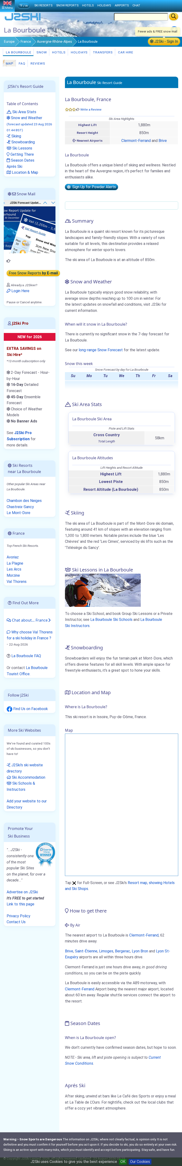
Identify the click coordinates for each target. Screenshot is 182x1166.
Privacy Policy (18, 916)
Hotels (58, 52)
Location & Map (24, 172)
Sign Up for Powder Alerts (93, 187)
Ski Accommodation (28, 777)
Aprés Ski (14, 166)
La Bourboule (18, 52)
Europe (9, 41)
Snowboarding (22, 142)
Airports (122, 5)
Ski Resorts (43, 5)
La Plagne (15, 563)
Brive (163, 140)
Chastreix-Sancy (20, 507)
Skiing (15, 136)
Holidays (79, 52)
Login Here (19, 291)
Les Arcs (14, 569)
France (26, 41)
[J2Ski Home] (23, 20)
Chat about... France (29, 620)
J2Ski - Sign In (165, 41)
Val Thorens (17, 581)
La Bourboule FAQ (26, 656)
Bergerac (122, 951)
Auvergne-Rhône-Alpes (54, 41)
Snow (41, 52)
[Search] (173, 16)
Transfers (102, 52)
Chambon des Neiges (24, 500)
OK (122, 1161)
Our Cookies (140, 1161)
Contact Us (16, 922)
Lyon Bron (140, 951)
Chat (136, 5)
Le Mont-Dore (18, 512)
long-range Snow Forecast (101, 350)
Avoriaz (13, 557)
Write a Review (90, 109)
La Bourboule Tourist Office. (27, 670)
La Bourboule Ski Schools (111, 619)
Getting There (21, 154)
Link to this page (20, 904)
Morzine (13, 575)
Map (9, 63)
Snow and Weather (29, 124)
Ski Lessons (21, 148)
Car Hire (125, 52)
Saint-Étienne (86, 951)
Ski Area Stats (23, 112)
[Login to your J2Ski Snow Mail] (29, 226)
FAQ (21, 63)
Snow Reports (67, 5)
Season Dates (22, 160)
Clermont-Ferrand (136, 140)
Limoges (106, 951)
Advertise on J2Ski (22, 892)
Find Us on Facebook (30, 709)
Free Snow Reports (33, 273)
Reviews (37, 63)
